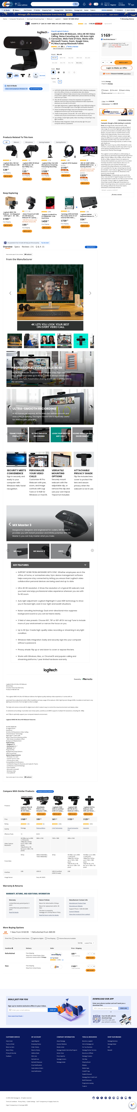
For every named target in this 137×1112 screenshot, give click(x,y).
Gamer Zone (60, 1062)
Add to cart (123, 62)
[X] (102, 1107)
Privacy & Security (11, 1062)
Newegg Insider (61, 1071)
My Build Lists (35, 1068)
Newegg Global (112, 1053)
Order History (35, 1056)
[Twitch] (122, 1107)
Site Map (84, 1068)
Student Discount (87, 1083)
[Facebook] (97, 1107)
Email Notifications (36, 1074)
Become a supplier (87, 1050)
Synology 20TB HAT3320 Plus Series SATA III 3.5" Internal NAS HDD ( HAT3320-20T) (69, 216)
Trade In (84, 1095)
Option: (55, 78)
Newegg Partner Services (89, 1059)
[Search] (76, 4)
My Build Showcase (36, 1071)
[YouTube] (118, 1107)
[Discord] (126, 1107)
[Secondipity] (59, 964)
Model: (56, 54)
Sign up (53, 1019)
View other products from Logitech (79, 923)
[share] (50, 39)
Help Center (9, 1050)
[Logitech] (43, 32)
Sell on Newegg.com (88, 1053)
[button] (21, 4)
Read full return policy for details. (49, 924)
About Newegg (61, 1050)
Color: (55, 69)
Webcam (50, 19)
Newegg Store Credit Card (89, 1086)
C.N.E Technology (57, 837)
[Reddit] (50, 42)
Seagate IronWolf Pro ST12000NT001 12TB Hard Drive (49, 216)
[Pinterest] (114, 1107)
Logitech (58, 19)
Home (5, 19)
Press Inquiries (61, 1065)
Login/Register (35, 1050)
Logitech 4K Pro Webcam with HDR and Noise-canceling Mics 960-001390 (89, 818)
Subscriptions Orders (37, 1077)
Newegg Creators (87, 1065)
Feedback (29, 254)
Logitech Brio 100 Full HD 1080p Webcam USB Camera (11, 165)
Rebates (84, 1074)
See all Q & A (90, 247)
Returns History (35, 1059)
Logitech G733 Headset (69, 163)
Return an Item (10, 1056)
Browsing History (36, 1053)
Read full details (13, 921)
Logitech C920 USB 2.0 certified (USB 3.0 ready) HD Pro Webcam (57, 818)
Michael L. (104, 190)
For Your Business (87, 1056)
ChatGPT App (86, 1080)
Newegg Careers (61, 1068)
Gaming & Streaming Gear (35, 19)
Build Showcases (87, 1089)
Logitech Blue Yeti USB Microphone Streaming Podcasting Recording (50, 165)
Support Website (74, 921)
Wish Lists (34, 1065)
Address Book (35, 1062)
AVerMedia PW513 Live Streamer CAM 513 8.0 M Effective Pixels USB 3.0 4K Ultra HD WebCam (42, 818)
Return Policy (9, 1059)
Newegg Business (113, 1050)
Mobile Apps (85, 1077)
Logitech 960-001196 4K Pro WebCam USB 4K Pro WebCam (73, 818)
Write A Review (117, 194)
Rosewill (110, 1059)
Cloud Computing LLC (73, 838)
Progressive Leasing (87, 1092)
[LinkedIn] (110, 1107)
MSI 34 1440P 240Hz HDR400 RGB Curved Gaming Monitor (87, 165)
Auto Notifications (36, 1080)
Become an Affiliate (87, 1062)
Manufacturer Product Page (77, 912)
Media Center (60, 1056)
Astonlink (86, 837)
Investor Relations (62, 1053)
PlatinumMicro (40, 837)
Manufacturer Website (76, 915)
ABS (109, 1056)
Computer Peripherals (16, 19)
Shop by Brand (86, 1071)
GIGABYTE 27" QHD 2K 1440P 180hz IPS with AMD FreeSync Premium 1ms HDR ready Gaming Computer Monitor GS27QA (52, 24)
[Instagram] (106, 1107)
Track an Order (10, 1053)
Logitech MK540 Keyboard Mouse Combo (88, 215)
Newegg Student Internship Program (67, 1059)
